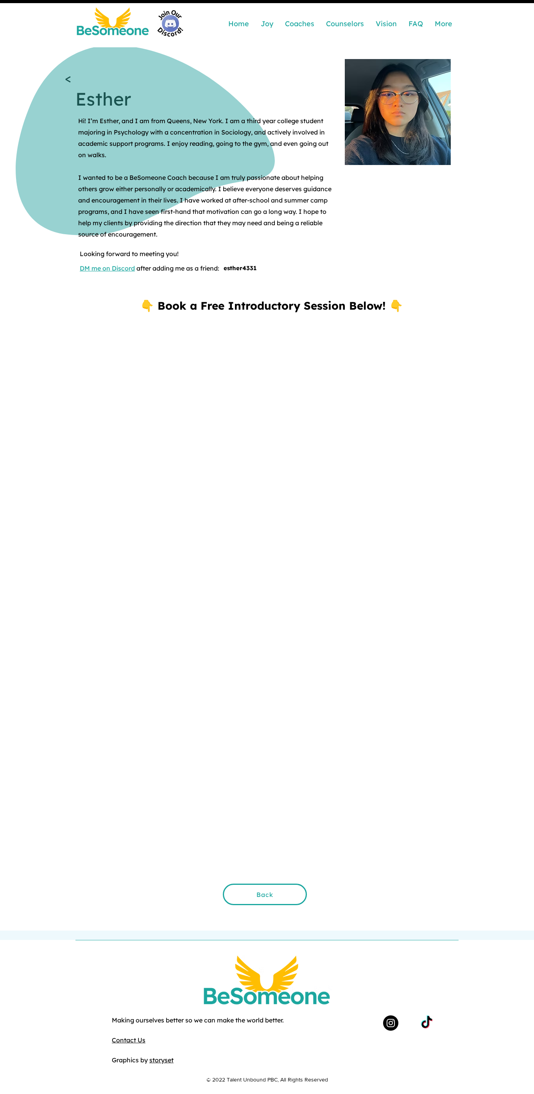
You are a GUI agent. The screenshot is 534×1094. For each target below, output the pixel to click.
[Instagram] (390, 1023)
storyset (161, 1060)
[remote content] (267, 573)
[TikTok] (426, 1023)
